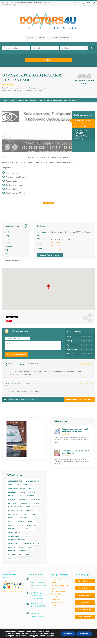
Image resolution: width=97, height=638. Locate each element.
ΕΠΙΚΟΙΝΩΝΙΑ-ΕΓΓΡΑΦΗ (61, 38)
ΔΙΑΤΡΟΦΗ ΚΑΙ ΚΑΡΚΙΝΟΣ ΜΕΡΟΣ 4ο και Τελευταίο (38, 596)
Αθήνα (10, 485)
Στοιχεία (12, 100)
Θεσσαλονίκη (24, 503)
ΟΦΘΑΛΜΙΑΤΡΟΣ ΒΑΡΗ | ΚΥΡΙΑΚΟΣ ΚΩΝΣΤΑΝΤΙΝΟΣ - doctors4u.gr (83, 134)
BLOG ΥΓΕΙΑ (43, 38)
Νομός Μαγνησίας (31, 543)
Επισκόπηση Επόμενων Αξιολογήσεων (79, 399)
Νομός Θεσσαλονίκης (17, 540)
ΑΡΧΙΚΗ (30, 38)
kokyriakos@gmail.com (59, 249)
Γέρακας (32, 492)
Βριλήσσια (12, 492)
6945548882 (55, 246)
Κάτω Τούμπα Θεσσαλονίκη (19, 507)
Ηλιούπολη (35, 499)
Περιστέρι (22, 551)
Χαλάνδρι (12, 558)
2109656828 (55, 243)
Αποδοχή (68, 633)
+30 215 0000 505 (34, 2)
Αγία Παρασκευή (32, 481)
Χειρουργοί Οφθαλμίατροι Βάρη (27, 100)
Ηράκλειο (12, 503)
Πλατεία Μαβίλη (14, 554)
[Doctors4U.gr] (48, 21)
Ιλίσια (36, 503)
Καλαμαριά (12, 514)
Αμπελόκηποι (22, 485)
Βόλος (22, 492)
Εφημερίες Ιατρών (57, 602)
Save (9, 321)
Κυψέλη (11, 521)
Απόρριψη (84, 633)
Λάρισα (21, 521)
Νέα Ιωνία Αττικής (15, 525)
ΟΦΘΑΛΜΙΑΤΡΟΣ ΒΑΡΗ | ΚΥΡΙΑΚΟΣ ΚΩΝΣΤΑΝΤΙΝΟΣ (83, 123)
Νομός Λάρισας (14, 543)
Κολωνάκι (12, 518)
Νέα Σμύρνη (31, 525)
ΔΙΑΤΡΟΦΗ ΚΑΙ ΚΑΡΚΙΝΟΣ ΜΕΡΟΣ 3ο (38, 606)
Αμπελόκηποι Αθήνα (16, 488)
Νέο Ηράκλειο (13, 529)
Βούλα (31, 488)
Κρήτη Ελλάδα (25, 518)
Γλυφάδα (20, 496)
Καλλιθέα (25, 514)
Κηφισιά (36, 514)
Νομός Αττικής (14, 532)
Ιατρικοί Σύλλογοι (57, 605)
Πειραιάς (11, 551)
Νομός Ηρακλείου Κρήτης (18, 536)
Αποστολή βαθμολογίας (16, 354)
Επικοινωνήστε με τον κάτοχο (50, 255)
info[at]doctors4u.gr (9, 5)
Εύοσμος (12, 499)
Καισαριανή (13, 510)
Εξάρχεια (31, 496)
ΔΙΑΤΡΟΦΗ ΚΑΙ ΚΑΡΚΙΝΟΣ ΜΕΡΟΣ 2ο (38, 616)
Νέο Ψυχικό (27, 529)
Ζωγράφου (23, 499)
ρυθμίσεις (50, 636)
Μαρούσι (30, 521)
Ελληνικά (89, 2)
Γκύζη (10, 496)
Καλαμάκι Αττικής (28, 510)
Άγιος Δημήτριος (15, 481)
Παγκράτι (11, 547)
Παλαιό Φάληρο (25, 547)
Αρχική (4, 100)
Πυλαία (28, 554)
